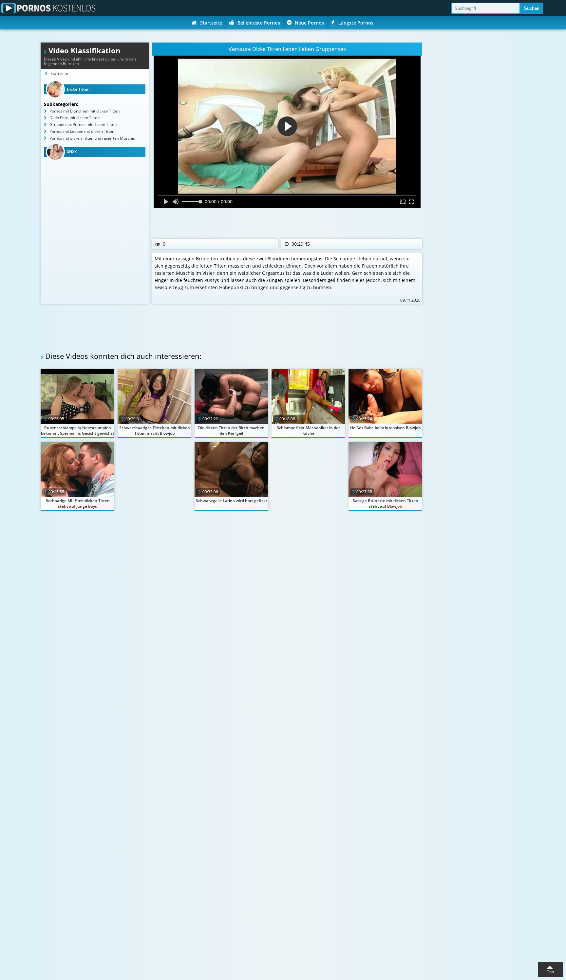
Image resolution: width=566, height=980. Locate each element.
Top (550, 971)
